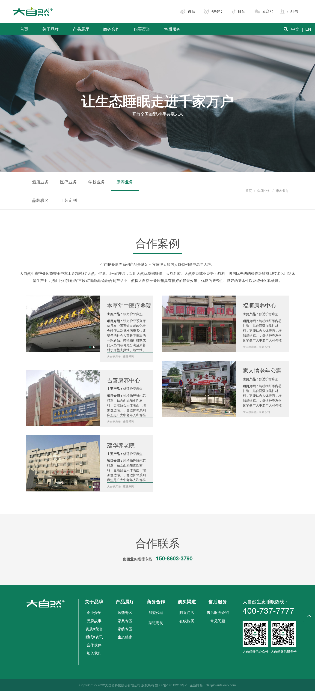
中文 (295, 29)
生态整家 (125, 637)
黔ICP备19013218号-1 (171, 685)
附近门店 (186, 612)
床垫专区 (125, 612)
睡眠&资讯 (94, 637)
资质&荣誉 (94, 628)
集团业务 (263, 190)
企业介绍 (94, 612)
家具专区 (125, 620)
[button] (90, 347)
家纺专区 (125, 628)
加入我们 (94, 653)
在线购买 (186, 620)
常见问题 (217, 620)
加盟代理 (156, 612)
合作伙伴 (94, 645)
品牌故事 (94, 620)
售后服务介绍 (218, 612)
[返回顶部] (309, 616)
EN (308, 29)
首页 (248, 190)
